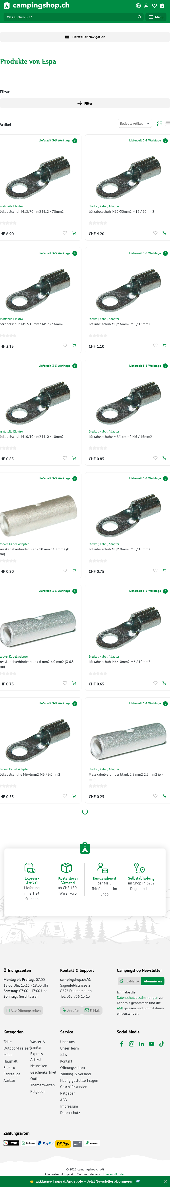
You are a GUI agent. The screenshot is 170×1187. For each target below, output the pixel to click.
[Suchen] (139, 17)
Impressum (69, 1106)
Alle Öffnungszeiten (25, 1010)
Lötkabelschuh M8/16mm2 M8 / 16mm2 (119, 324)
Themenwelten (42, 1085)
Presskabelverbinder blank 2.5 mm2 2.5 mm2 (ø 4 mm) (126, 776)
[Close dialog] (165, 1181)
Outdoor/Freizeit (17, 1048)
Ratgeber (37, 1091)
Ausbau (9, 1080)
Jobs (63, 1054)
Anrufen (72, 1010)
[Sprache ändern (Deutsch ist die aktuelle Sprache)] (138, 6)
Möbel (9, 1054)
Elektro (9, 1067)
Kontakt (66, 1061)
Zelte (8, 1041)
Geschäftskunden (73, 1086)
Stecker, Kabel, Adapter (104, 206)
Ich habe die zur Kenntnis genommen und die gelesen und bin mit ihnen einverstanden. (140, 1003)
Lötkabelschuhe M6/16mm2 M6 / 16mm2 (120, 436)
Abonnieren (153, 981)
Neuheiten (38, 1065)
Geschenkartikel (43, 1072)
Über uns (67, 1041)
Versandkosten (115, 1174)
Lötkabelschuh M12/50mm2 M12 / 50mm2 (121, 211)
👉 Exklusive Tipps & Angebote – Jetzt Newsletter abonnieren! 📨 (85, 1181)
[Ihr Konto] (146, 5)
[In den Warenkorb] (74, 233)
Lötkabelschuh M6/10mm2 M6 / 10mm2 (119, 661)
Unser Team (69, 1048)
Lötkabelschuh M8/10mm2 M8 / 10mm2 (119, 549)
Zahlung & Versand (75, 1074)
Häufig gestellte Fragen (79, 1080)
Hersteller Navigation (88, 37)
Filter (88, 103)
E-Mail (94, 1010)
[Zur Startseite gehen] (36, 5)
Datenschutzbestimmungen (137, 997)
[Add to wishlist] (65, 233)
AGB (120, 1008)
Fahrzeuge (12, 1074)
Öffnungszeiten (72, 1067)
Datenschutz (70, 1112)
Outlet (35, 1078)
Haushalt (10, 1061)
